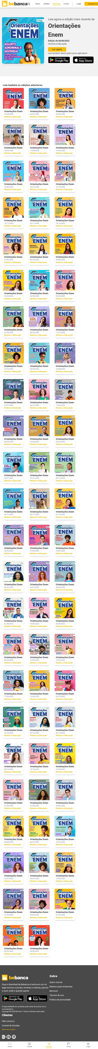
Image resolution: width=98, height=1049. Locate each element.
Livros (69, 1046)
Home (10, 1046)
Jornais (29, 1046)
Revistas (49, 1046)
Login (88, 1046)
